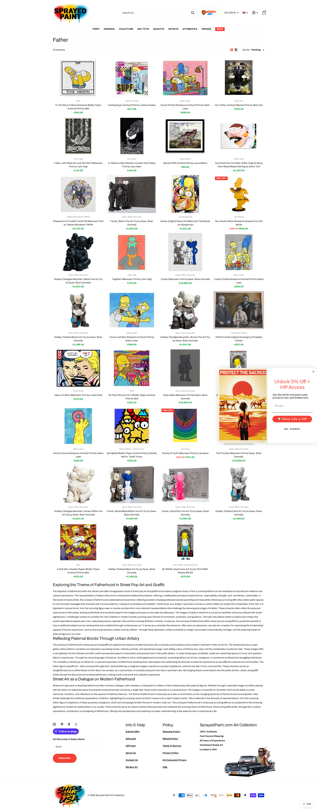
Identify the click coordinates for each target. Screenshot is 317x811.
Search (192, 13)
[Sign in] (255, 12)
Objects (158, 29)
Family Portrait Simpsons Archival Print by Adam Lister (239, 281)
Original (109, 29)
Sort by (246, 50)
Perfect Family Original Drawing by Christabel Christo (238, 339)
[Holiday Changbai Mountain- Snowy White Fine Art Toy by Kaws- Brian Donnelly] (78, 484)
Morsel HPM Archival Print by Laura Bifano (185, 163)
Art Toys (143, 29)
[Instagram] (54, 724)
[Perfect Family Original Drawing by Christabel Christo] (238, 310)
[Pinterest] (62, 724)
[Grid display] (231, 50)
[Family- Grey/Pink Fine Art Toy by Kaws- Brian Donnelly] (185, 484)
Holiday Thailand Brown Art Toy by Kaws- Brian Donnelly (78, 339)
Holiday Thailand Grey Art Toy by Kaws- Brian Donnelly (238, 513)
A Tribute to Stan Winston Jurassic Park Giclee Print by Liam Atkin (132, 165)
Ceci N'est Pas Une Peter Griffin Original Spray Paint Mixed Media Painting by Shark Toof (239, 165)
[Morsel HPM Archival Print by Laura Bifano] (185, 136)
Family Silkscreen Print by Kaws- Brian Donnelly (185, 279)
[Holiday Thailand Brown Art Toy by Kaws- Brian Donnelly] (78, 310)
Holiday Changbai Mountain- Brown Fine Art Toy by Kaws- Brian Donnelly (185, 339)
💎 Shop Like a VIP (292, 419)
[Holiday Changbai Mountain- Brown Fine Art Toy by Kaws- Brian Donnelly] (185, 310)
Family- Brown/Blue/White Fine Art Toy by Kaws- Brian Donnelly (132, 513)
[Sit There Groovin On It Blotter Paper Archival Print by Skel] (131, 368)
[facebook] (69, 724)
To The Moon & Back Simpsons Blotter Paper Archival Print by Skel (78, 107)
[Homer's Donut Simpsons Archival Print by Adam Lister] (78, 426)
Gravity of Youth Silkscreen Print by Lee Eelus (185, 453)
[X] (76, 724)
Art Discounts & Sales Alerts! (69, 739)
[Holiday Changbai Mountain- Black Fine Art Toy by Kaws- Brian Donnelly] (78, 252)
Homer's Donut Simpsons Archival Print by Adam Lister (78, 455)
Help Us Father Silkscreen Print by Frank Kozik (78, 395)
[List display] (236, 50)
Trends (206, 29)
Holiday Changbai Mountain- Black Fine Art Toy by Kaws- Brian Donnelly (78, 281)
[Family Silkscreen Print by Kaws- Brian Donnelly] (185, 252)
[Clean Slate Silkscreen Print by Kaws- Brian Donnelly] (185, 368)
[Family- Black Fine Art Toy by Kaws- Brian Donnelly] (131, 194)
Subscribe (65, 758)
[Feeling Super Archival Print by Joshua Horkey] (131, 78)
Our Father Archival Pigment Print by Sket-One (239, 105)
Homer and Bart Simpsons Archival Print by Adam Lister (132, 339)
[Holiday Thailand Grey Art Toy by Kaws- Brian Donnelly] (238, 484)
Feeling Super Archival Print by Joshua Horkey (132, 105)
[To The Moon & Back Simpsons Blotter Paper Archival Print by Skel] (78, 78)
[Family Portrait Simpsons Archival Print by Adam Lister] (238, 252)
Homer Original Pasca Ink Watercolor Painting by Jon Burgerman (185, 223)
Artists (173, 29)
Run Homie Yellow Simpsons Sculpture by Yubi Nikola (239, 223)
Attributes (189, 29)
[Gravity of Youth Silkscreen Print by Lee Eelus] (185, 426)
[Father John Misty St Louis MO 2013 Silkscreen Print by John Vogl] (78, 136)
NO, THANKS (292, 429)
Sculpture (126, 29)
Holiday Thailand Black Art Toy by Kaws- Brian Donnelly (131, 571)
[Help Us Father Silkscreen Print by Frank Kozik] (78, 368)
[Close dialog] (313, 372)
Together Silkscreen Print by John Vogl (132, 279)
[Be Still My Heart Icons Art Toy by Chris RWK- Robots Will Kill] (185, 542)
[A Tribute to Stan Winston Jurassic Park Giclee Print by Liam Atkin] (131, 136)
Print (96, 29)
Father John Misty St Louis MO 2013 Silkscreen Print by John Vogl (78, 165)
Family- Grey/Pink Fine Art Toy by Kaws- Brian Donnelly (185, 513)
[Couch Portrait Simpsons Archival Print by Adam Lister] (185, 78)
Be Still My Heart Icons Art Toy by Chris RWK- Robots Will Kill (185, 571)
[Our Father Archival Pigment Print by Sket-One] (238, 78)
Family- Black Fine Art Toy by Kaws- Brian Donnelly (131, 223)
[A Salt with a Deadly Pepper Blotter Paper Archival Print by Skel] (78, 542)
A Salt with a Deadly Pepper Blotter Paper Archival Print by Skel (78, 571)
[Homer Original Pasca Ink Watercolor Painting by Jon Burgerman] (185, 194)
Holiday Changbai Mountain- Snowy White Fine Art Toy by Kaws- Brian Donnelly (78, 513)
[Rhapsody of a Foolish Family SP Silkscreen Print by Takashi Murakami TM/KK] (78, 194)
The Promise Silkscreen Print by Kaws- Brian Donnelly (239, 455)
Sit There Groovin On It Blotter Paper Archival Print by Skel (131, 397)
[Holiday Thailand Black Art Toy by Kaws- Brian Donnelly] (131, 542)
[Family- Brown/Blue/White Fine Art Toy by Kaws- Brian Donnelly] (131, 484)
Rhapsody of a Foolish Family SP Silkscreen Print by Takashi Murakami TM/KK (78, 223)
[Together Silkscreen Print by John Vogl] (131, 252)
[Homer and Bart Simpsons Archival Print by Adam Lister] (131, 310)
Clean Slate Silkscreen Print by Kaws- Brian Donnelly (185, 397)
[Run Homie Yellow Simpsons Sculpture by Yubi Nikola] (238, 194)
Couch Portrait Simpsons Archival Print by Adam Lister (185, 107)
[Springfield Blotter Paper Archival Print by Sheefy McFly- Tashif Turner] (131, 426)
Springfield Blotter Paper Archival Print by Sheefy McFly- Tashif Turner (132, 455)
